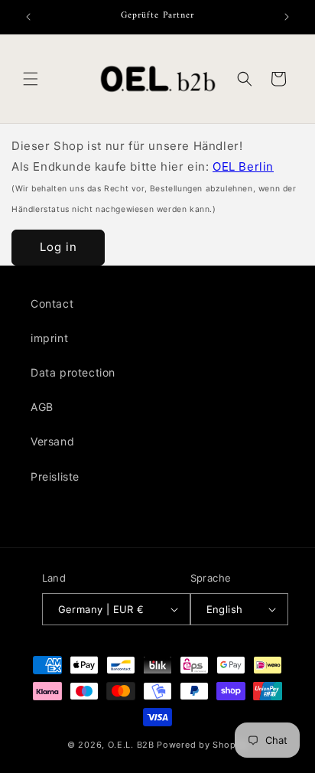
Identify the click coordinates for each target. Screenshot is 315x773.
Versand (52, 441)
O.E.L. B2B (131, 744)
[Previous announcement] (28, 17)
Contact (52, 303)
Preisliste (55, 476)
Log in (58, 247)
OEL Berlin (243, 166)
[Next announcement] (287, 17)
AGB (42, 406)
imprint (49, 337)
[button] (30, 79)
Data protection (73, 372)
